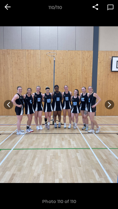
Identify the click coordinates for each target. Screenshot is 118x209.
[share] (95, 7)
